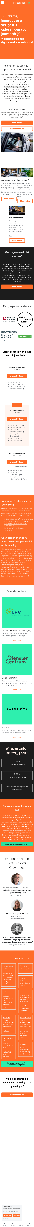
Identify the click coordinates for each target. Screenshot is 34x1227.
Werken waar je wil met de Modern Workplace (17, 1064)
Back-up (22, 978)
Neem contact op (17, 129)
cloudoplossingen (10, 87)
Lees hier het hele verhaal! (17, 919)
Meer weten (17, 123)
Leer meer (14, 1213)
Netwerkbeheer (8, 966)
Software (6, 991)
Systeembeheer (25, 1017)
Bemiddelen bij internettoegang (14, 528)
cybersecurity (21, 87)
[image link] (21, 2)
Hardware (6, 1017)
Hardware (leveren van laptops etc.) (15, 523)
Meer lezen (17, 640)
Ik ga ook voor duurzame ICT (17, 844)
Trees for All (18, 790)
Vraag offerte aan (17, 376)
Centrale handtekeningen (17, 386)
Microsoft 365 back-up (17, 432)
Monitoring (23, 1045)
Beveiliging (23, 966)
